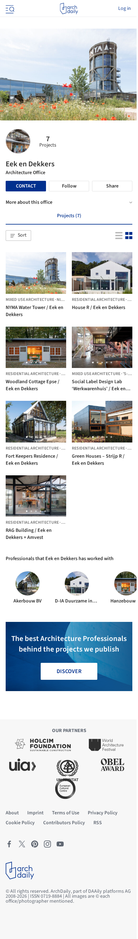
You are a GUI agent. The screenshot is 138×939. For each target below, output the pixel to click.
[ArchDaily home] (69, 8)
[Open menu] (9, 8)
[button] (18, 235)
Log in (124, 8)
